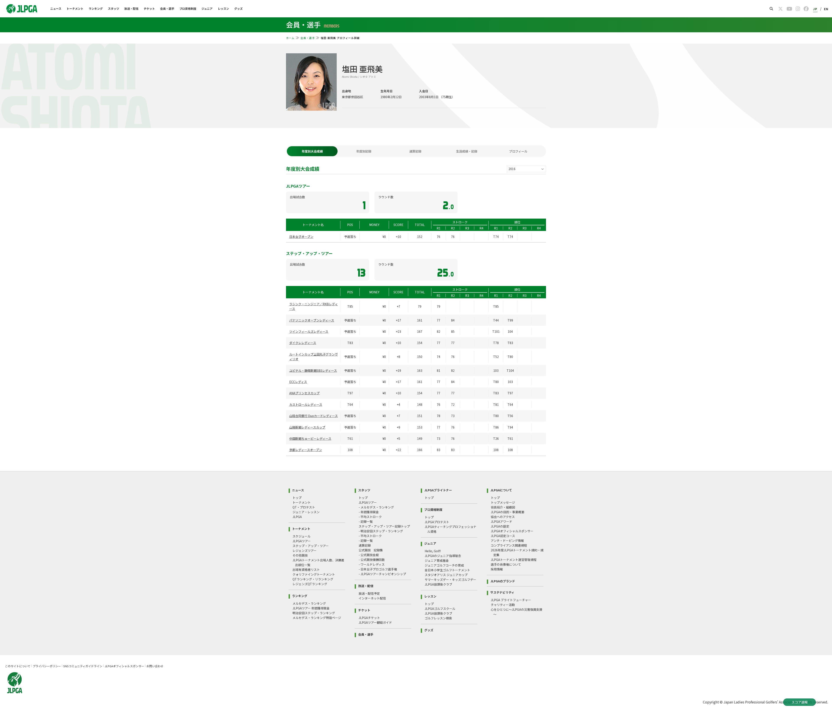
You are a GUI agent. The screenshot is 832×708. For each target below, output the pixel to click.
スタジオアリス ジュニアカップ (446, 575)
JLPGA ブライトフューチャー (511, 600)
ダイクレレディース (302, 343)
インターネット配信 (372, 598)
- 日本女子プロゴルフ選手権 (378, 569)
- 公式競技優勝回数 (372, 559)
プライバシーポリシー (47, 666)
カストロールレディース (305, 404)
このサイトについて (17, 666)
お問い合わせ (154, 666)
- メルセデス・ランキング (376, 507)
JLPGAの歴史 (500, 526)
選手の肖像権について (506, 564)
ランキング (96, 8)
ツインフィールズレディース (308, 331)
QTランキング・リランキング (312, 579)
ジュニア (207, 8)
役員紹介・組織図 (503, 507)
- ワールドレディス (372, 564)
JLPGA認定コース (503, 536)
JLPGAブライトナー (438, 490)
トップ (297, 497)
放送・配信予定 (369, 593)
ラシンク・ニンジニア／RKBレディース (313, 306)
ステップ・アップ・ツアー (310, 546)
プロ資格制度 (187, 8)
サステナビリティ (502, 592)
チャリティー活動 (503, 604)
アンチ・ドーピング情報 (507, 540)
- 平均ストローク (370, 517)
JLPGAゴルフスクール (440, 608)
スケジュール (301, 536)
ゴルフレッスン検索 (438, 618)
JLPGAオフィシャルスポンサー (512, 531)
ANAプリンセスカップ (304, 393)
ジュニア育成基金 (437, 560)
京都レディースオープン (305, 450)
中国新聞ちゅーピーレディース (310, 438)
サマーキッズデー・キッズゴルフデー (450, 579)
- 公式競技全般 (369, 555)
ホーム (290, 38)
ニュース (55, 8)
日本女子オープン (301, 236)
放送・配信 (131, 8)
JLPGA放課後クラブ (438, 584)
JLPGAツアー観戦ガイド (375, 622)
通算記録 (365, 545)
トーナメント (75, 8)
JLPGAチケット (369, 617)
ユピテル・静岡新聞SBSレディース (313, 370)
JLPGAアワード (501, 521)
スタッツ (113, 8)
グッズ (238, 8)
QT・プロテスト (303, 507)
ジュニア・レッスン (306, 512)
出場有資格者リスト (306, 569)
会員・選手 (167, 8)
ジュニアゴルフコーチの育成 (444, 565)
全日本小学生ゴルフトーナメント (447, 570)
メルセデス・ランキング (309, 603)
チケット (149, 8)
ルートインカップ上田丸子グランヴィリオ (313, 356)
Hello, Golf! (433, 551)
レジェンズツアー (304, 550)
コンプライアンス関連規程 (509, 545)
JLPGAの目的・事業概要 (507, 512)
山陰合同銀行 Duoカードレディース (313, 416)
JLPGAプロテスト (437, 522)
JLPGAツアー (301, 541)
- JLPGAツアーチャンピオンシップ (382, 574)
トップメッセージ (503, 502)
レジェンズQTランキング (309, 584)
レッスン (223, 8)
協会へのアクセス (503, 517)
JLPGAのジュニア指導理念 (443, 556)
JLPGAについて (501, 490)
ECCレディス (298, 382)
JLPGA (297, 517)
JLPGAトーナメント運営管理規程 (513, 559)
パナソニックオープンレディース (311, 320)
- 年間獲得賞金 (369, 512)
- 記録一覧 (366, 521)
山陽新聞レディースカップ (307, 427)
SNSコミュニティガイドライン (82, 666)
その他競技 (300, 555)
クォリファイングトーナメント (313, 574)
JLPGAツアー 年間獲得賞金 (311, 608)
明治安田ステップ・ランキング (313, 613)
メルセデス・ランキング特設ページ (316, 617)
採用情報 (497, 569)
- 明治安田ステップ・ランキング (381, 531)
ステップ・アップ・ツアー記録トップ (384, 526)
